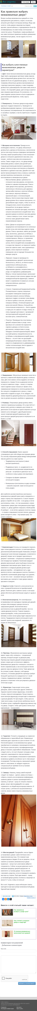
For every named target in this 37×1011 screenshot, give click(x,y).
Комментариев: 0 (31, 897)
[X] (11, 899)
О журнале (3, 1007)
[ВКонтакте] (3, 899)
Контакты (19, 1007)
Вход (33, 2)
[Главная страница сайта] (8, 2)
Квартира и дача (28, 896)
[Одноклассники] (6, 899)
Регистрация (25, 2)
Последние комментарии (7, 1008)
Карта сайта (20, 1008)
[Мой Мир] (8, 899)
